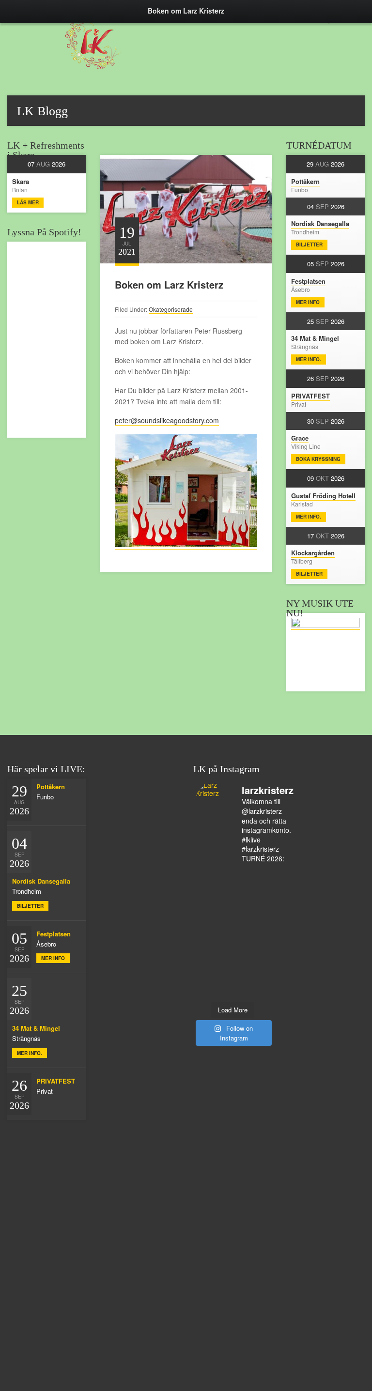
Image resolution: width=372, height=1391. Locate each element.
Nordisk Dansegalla (320, 223)
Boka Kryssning (318, 459)
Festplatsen (308, 281)
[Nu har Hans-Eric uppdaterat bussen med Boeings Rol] (214, 965)
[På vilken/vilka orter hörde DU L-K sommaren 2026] (251, 915)
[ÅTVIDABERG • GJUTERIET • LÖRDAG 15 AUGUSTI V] (251, 965)
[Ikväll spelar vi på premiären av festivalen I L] (251, 877)
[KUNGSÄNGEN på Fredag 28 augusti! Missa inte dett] (214, 902)
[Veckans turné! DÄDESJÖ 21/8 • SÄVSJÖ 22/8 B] (251, 940)
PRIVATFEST (310, 395)
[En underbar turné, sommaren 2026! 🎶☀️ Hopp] (251, 902)
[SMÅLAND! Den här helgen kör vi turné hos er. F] (214, 915)
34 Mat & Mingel (315, 338)
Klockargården (313, 552)
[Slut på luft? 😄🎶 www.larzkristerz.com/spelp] (214, 990)
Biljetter (309, 244)
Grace (300, 438)
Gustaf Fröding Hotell (323, 495)
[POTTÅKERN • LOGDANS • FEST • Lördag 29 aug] (251, 890)
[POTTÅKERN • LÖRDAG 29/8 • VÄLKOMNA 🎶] (214, 877)
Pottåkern (305, 181)
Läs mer (28, 202)
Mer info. (308, 359)
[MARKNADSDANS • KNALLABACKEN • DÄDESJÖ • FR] (251, 928)
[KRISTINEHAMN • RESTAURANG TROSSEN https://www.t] (214, 978)
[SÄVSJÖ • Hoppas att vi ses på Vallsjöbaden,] (214, 928)
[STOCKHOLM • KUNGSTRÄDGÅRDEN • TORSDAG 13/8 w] (251, 990)
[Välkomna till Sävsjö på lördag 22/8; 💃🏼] (214, 940)
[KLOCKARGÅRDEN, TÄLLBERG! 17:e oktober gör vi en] (214, 953)
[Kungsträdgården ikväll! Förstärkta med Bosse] (251, 978)
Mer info (308, 302)
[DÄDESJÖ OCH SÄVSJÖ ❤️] (214, 890)
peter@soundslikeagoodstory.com (167, 420)
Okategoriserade (171, 309)
